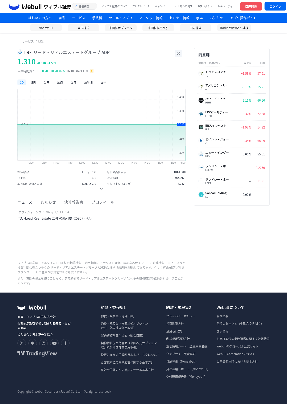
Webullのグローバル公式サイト (238, 346)
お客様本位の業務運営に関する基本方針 (127, 362)
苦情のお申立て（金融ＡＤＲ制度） (240, 323)
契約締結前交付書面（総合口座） (123, 335)
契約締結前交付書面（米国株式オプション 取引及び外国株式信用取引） (129, 345)
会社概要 (222, 316)
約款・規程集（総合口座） (118, 316)
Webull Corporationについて (236, 354)
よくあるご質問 (183, 6)
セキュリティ (225, 6)
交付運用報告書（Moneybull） (186, 376)
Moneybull (46, 28)
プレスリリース (141, 6)
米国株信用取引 (158, 28)
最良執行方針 (175, 331)
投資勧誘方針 (175, 323)
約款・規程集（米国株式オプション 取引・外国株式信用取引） (124, 325)
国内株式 (195, 28)
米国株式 (83, 28)
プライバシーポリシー (181, 316)
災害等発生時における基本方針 (237, 361)
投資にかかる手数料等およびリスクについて (130, 354)
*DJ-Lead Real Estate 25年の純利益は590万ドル (55, 218)
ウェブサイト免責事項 (181, 354)
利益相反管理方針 (178, 338)
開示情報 (222, 331)
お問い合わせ (205, 6)
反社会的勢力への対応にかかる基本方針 (127, 370)
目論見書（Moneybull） (182, 361)
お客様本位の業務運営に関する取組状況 (243, 338)
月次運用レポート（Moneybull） (188, 369)
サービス (28, 41)
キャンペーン (162, 6)
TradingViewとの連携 (234, 28)
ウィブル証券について (114, 6)
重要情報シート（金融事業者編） (188, 346)
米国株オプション (121, 28)
